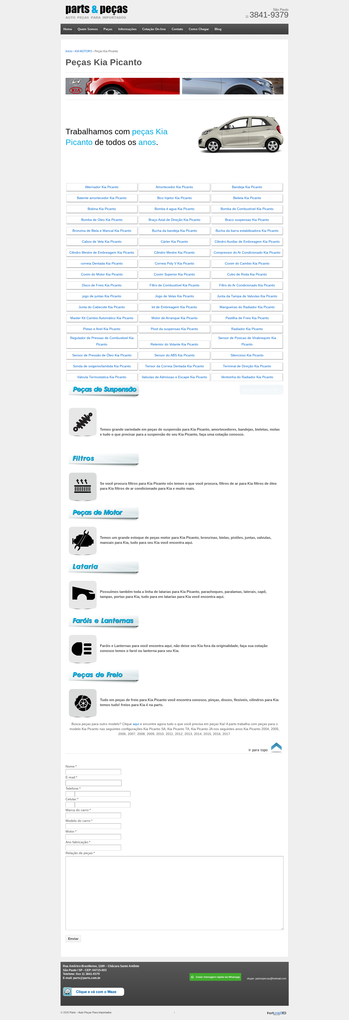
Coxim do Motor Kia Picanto (102, 274)
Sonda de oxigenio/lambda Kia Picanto (102, 366)
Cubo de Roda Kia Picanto (247, 274)
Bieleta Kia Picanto (247, 198)
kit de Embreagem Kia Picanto (174, 307)
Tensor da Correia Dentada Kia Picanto (174, 366)
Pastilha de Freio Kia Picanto (247, 318)
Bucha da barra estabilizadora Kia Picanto (247, 231)
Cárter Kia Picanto (174, 241)
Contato (177, 29)
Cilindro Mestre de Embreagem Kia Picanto (101, 252)
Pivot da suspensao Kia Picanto (174, 329)
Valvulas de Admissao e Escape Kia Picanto (174, 377)
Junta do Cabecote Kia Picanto (102, 307)
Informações (127, 29)
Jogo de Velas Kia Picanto (174, 296)
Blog (218, 29)
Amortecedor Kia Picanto (174, 187)
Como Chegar (199, 29)
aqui (136, 724)
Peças (108, 29)
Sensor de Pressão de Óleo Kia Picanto (102, 355)
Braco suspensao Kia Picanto (247, 220)
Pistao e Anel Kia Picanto (101, 329)
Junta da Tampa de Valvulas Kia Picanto (247, 296)
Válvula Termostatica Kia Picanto (101, 377)
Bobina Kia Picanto (102, 209)
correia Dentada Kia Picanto (102, 263)
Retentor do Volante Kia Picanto (174, 344)
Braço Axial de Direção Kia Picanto (174, 220)
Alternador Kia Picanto (101, 187)
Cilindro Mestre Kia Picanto (174, 252)
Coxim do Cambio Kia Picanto (247, 263)
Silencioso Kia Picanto (247, 355)
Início (69, 51)
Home (67, 29)
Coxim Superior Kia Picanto (174, 274)
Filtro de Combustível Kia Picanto (174, 285)
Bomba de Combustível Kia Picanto (247, 209)
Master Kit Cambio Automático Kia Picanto (101, 318)
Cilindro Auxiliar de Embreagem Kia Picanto (247, 241)
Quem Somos (88, 29)
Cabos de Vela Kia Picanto (102, 241)
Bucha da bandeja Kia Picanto (174, 231)
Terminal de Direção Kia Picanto (247, 366)
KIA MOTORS (83, 51)
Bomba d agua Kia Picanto (174, 209)
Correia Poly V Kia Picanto (174, 263)
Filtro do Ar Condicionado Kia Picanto (247, 285)
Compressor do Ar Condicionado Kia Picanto (247, 252)
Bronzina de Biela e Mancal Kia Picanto (101, 231)
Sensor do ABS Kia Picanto (174, 355)
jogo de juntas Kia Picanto (101, 296)
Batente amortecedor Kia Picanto (102, 198)
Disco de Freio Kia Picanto (102, 285)
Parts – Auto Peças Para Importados (90, 1012)
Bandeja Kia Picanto (247, 187)
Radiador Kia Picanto (247, 329)
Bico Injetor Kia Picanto (174, 198)
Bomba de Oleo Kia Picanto (102, 220)
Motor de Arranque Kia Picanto (174, 318)
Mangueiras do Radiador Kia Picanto (247, 307)
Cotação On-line (154, 29)
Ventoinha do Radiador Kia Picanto (247, 377)
